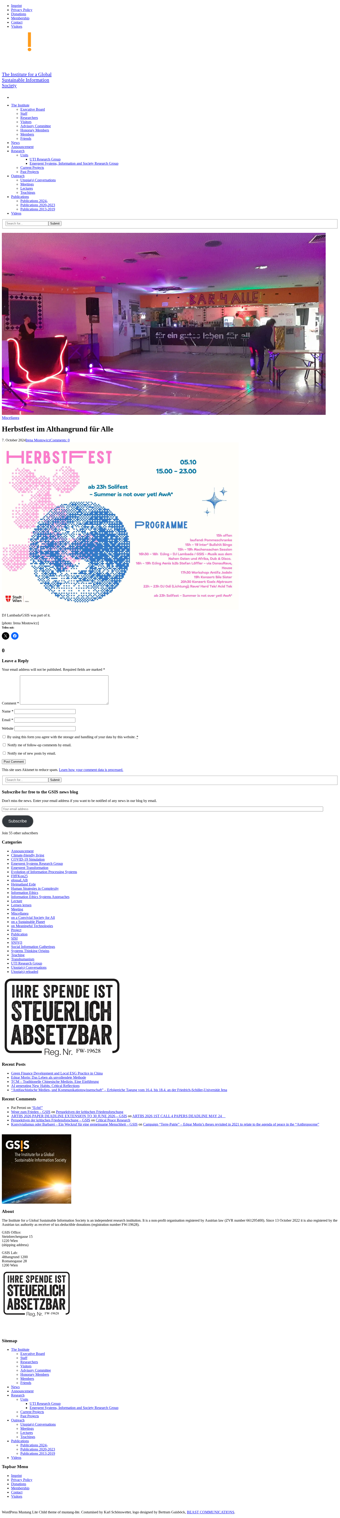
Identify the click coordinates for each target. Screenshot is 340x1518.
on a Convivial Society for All (33, 918)
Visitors (16, 26)
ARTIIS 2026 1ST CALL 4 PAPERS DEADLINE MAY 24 (179, 1116)
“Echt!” (37, 1108)
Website (7, 728)
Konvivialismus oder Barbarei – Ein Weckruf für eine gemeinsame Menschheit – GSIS (74, 1124)
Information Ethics (24, 893)
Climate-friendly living (27, 855)
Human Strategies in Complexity (35, 888)
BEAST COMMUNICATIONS (210, 1512)
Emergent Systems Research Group (37, 863)
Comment (10, 703)
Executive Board (32, 109)
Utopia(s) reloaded (24, 972)
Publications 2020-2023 (37, 205)
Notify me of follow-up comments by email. (39, 745)
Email (7, 720)
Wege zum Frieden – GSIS (30, 1112)
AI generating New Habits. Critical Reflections (45, 1086)
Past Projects (29, 172)
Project (16, 930)
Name (7, 711)
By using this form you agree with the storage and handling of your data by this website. (72, 737)
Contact (16, 22)
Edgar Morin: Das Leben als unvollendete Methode (48, 1077)
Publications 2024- (34, 201)
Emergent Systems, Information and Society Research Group (74, 163)
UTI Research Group (45, 159)
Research (18, 151)
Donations (18, 14)
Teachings (27, 192)
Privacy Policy (21, 10)
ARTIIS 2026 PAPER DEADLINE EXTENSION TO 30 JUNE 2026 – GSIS (69, 1116)
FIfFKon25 (19, 876)
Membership (20, 18)
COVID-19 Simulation (28, 859)
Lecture (16, 901)
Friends (25, 138)
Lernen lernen (21, 905)
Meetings (27, 184)
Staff (23, 113)
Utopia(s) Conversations (38, 180)
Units (24, 155)
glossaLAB (19, 880)
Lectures (26, 188)
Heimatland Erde (23, 884)
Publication (19, 934)
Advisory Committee (35, 126)
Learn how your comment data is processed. (91, 770)
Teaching (18, 955)
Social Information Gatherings (33, 947)
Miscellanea (10, 418)
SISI (14, 938)
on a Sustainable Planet (28, 922)
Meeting (17, 909)
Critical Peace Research (113, 1120)
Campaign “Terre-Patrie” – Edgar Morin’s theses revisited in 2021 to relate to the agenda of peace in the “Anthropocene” (231, 1124)
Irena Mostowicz (38, 440)
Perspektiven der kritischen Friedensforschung (89, 1112)
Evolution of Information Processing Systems (44, 872)
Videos (16, 213)
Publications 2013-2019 (37, 209)
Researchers (29, 118)
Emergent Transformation (29, 868)
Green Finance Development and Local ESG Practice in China (57, 1073)
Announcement (22, 147)
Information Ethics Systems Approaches (40, 897)
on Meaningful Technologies (32, 926)
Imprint (16, 6)
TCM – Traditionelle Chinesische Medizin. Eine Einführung (55, 1082)
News (15, 143)
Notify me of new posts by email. (31, 753)
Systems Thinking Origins (30, 951)
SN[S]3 (16, 942)
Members (27, 134)
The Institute (20, 105)
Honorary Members (34, 130)
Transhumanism (22, 959)
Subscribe (17, 821)
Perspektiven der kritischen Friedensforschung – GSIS (50, 1120)
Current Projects (32, 168)
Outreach (18, 176)
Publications (20, 197)
